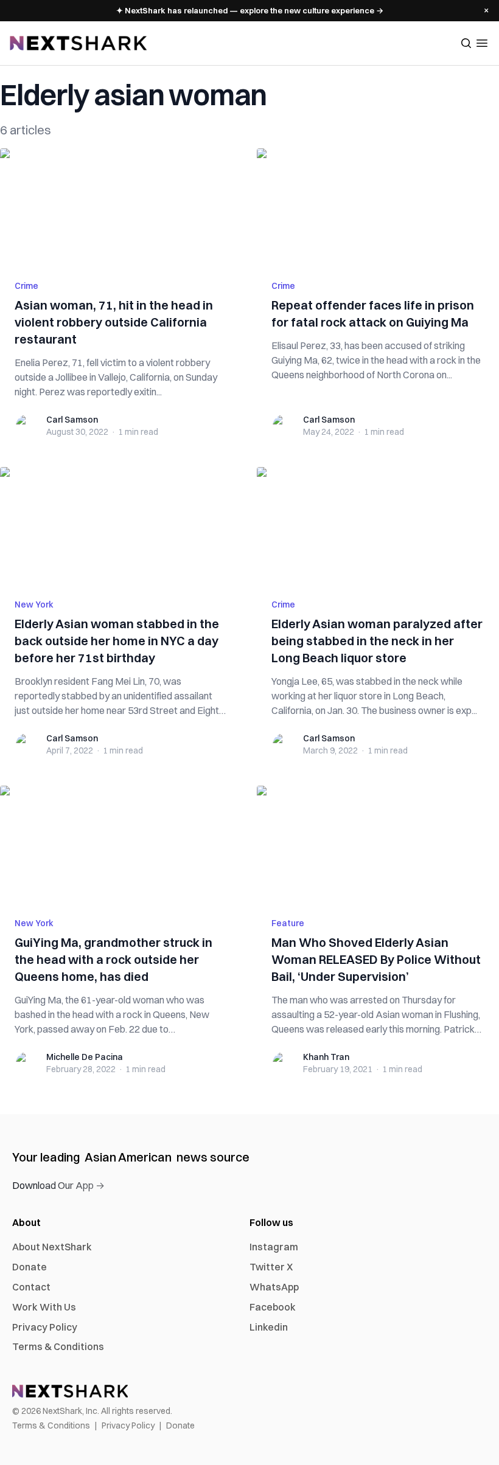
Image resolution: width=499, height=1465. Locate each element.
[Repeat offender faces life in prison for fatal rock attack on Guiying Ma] (378, 206)
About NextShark (52, 1247)
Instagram (274, 1247)
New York (34, 604)
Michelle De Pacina (84, 1056)
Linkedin (269, 1327)
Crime (26, 285)
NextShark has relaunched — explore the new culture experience (249, 10)
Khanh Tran (326, 1056)
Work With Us (44, 1307)
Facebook (273, 1307)
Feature (287, 923)
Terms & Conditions (58, 1346)
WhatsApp (274, 1287)
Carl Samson (72, 419)
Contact (31, 1287)
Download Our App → (58, 1185)
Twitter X (271, 1267)
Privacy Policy (44, 1327)
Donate (29, 1267)
